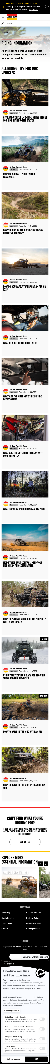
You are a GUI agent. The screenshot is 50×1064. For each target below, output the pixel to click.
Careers (5, 928)
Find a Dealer (7, 923)
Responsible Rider (33, 923)
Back (6, 32)
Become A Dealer (33, 912)
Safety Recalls (7, 918)
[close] (46, 6)
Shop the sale (33, 9)
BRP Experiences (33, 928)
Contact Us (25, 842)
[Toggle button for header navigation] (3, 17)
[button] (40, 863)
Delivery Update (32, 918)
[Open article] (25, 106)
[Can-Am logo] (12, 17)
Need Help (6, 912)
